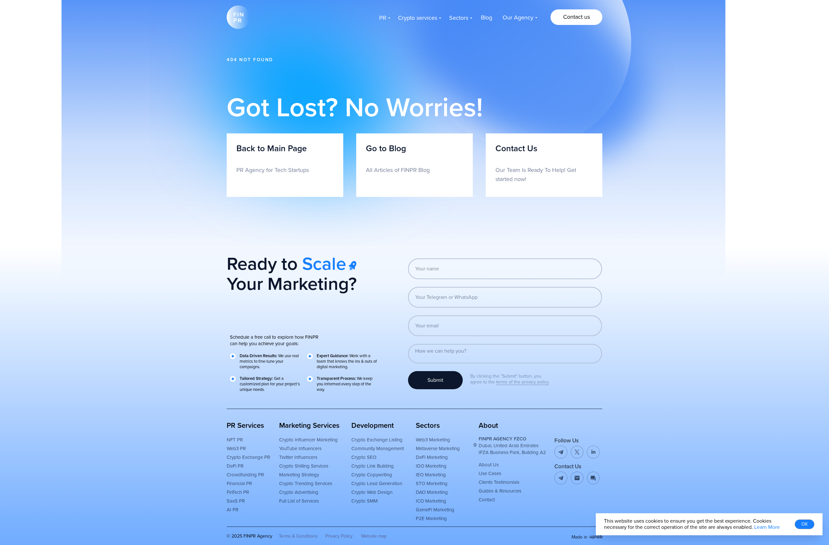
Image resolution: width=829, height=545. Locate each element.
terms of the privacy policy (522, 382)
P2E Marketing (431, 518)
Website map (374, 536)
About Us (489, 465)
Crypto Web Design (371, 492)
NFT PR (235, 440)
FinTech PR (238, 492)
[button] (576, 17)
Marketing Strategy (299, 475)
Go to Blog (386, 148)
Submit (435, 380)
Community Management (377, 448)
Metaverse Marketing (438, 448)
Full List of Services (299, 501)
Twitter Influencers (298, 457)
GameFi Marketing (435, 510)
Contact (487, 500)
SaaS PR (236, 501)
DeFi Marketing (432, 457)
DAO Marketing (432, 492)
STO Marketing (432, 483)
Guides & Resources (500, 491)
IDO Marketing (431, 466)
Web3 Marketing (433, 440)
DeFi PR (235, 466)
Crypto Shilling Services (303, 466)
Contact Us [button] (516, 148)
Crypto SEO (363, 457)
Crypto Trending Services (305, 483)
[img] (577, 477)
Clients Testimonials (499, 482)
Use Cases (490, 473)
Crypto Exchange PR (248, 457)
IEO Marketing (431, 475)
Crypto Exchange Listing (377, 440)
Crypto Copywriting (371, 475)
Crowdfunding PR (245, 475)
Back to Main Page (271, 148)
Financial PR (239, 483)
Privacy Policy (339, 536)
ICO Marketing (431, 501)
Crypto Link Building (372, 466)
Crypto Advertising (298, 492)
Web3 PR (236, 448)
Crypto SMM (364, 501)
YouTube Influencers (300, 448)
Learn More (767, 527)
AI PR (232, 510)
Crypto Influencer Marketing (308, 440)
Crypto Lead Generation (376, 483)
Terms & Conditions (298, 536)
